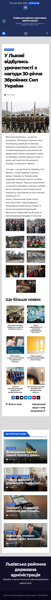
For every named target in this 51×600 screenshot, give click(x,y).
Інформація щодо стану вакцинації (38, 407)
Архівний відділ (12, 476)
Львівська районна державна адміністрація (29, 19)
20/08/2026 (13, 487)
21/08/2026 (13, 459)
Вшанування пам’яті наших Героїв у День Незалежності (22, 455)
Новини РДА (9, 49)
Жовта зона (14, 404)
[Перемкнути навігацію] (26, 33)
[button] (47, 33)
